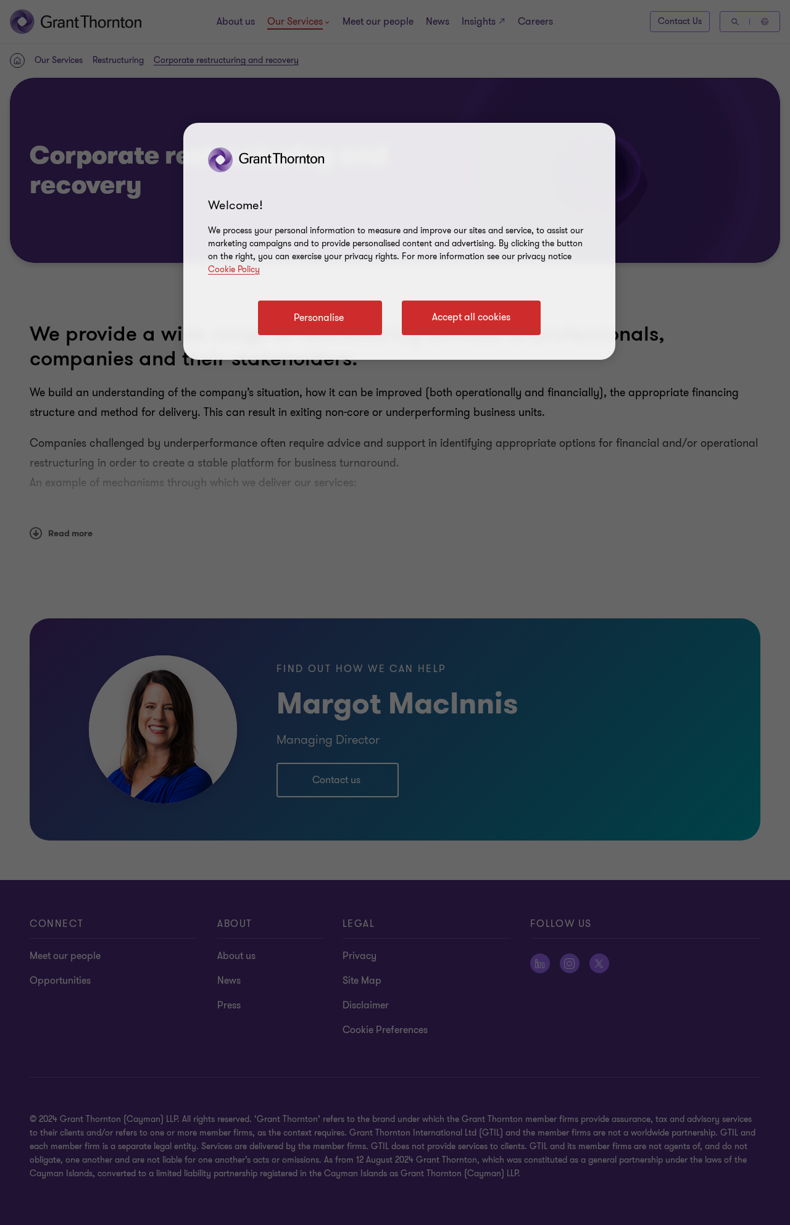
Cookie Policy (234, 269)
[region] (399, 241)
